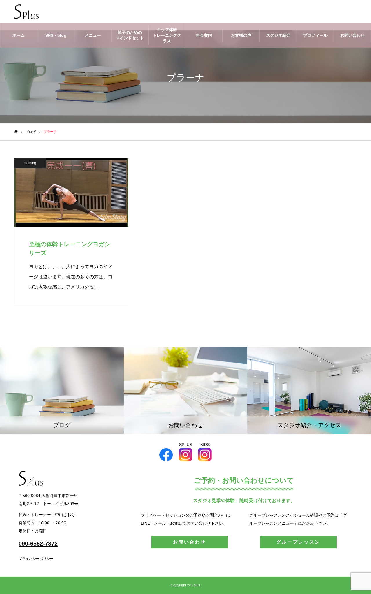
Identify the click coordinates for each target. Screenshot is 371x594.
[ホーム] (16, 132)
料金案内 (204, 35)
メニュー (93, 35)
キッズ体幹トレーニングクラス (167, 35)
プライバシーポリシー (36, 559)
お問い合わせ (352, 35)
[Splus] (26, 11)
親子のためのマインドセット (130, 35)
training (30, 163)
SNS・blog (55, 35)
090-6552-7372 (38, 543)
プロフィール (315, 35)
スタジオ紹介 (278, 35)
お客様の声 (241, 35)
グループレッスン (298, 542)
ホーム (18, 35)
